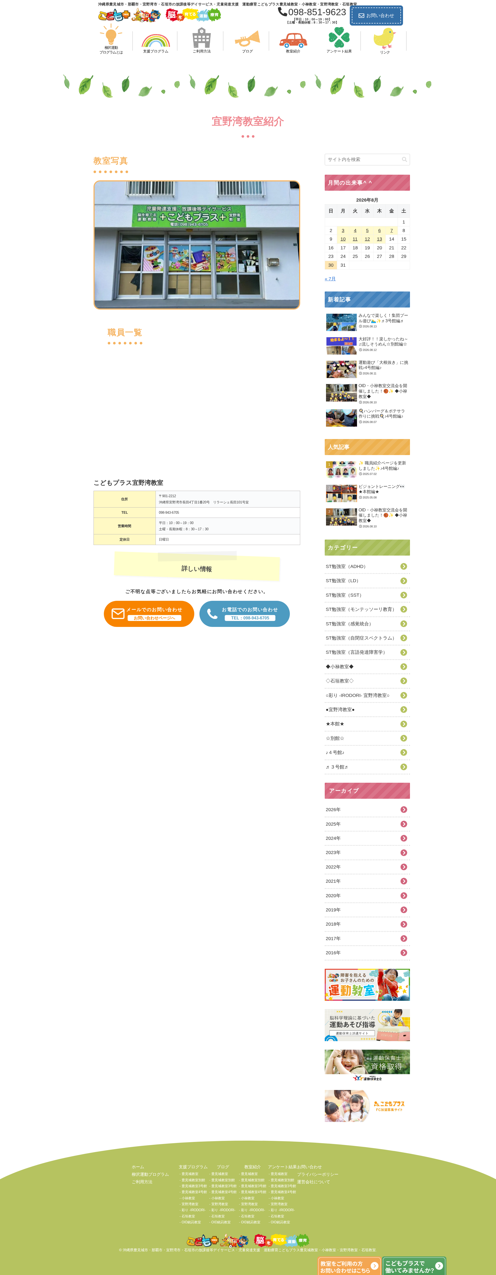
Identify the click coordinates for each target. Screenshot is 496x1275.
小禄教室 (188, 1198)
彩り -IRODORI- (194, 1210)
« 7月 (330, 278)
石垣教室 (188, 1216)
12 (367, 239)
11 (355, 239)
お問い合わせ (380, 15)
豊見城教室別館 (193, 1180)
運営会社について (313, 1182)
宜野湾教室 (190, 1204)
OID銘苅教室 (191, 1222)
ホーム (138, 1167)
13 (379, 239)
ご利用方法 (142, 1182)
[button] (404, 160)
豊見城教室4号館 (194, 1192)
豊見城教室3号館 (194, 1186)
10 (343, 239)
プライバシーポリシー (317, 1174)
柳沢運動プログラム (150, 1174)
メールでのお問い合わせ (154, 613)
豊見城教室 (190, 1174)
